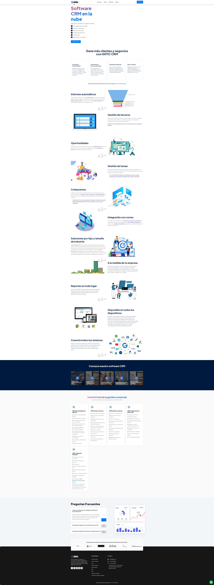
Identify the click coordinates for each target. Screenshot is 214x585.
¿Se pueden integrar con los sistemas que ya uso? (85, 525)
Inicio (92, 563)
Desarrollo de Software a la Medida (98, 575)
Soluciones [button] (99, 2)
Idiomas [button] (116, 2)
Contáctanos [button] (110, 2)
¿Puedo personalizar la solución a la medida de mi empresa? (88, 531)
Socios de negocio (95, 561)
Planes (105, 2)
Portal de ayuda (94, 567)
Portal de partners (95, 565)
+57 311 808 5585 (112, 561)
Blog (92, 569)
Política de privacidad (95, 573)
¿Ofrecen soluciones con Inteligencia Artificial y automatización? (85, 510)
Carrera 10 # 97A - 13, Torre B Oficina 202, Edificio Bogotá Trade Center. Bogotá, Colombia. (116, 567)
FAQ (92, 571)
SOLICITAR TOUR (76, 41)
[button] (82, 568)
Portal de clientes (95, 559)
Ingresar (139, 2)
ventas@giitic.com (112, 559)
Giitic (112, 582)
